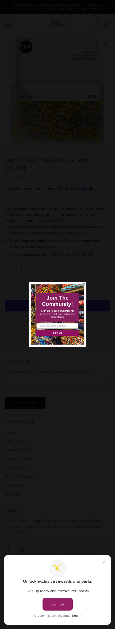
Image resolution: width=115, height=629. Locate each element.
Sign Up (57, 333)
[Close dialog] (83, 284)
